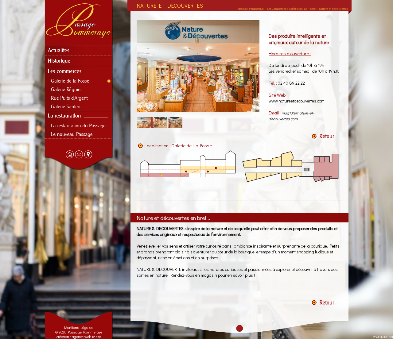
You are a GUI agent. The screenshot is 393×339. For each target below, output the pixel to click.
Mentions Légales (78, 327)
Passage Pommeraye (250, 9)
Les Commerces (276, 9)
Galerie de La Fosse (191, 145)
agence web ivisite (86, 336)
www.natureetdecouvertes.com (297, 101)
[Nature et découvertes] (198, 110)
